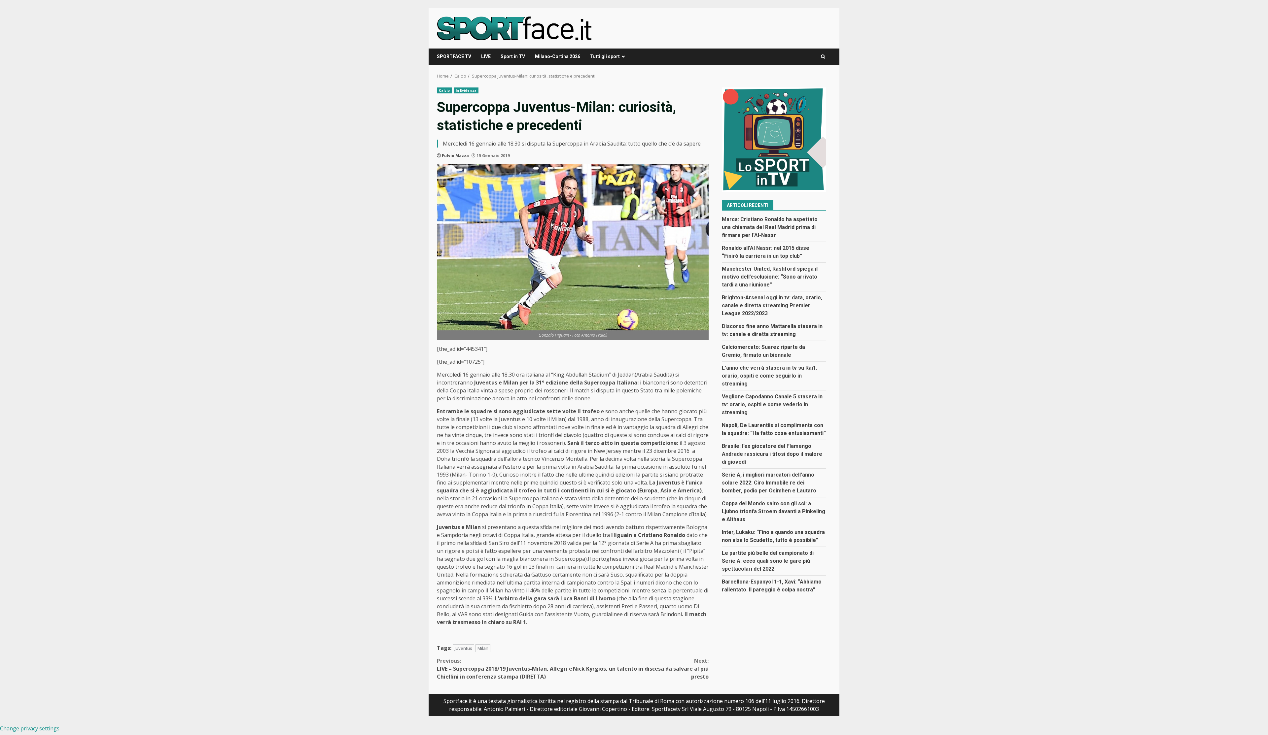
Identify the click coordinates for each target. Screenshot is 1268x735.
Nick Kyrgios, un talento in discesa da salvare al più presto (641, 668)
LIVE (486, 56)
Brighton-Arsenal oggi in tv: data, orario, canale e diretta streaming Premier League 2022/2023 (772, 305)
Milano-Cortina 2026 (557, 56)
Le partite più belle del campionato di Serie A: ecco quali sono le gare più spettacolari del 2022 (768, 561)
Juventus (463, 648)
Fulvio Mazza (455, 155)
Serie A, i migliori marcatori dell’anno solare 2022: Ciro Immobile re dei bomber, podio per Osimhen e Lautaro (769, 483)
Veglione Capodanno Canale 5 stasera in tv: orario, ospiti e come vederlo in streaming (772, 404)
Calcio (444, 90)
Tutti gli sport (605, 56)
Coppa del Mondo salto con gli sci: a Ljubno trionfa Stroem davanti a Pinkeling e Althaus (773, 511)
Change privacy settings (29, 728)
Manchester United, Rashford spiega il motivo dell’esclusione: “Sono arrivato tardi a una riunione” (770, 277)
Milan (482, 648)
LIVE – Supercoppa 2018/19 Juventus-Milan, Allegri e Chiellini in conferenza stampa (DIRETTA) (504, 668)
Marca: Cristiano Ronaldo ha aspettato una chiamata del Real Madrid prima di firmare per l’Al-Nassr (770, 227)
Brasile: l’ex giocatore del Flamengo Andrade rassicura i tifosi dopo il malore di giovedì (772, 454)
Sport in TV (513, 56)
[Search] (823, 56)
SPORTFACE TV (454, 56)
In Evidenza (466, 90)
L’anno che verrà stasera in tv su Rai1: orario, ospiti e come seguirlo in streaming (769, 376)
